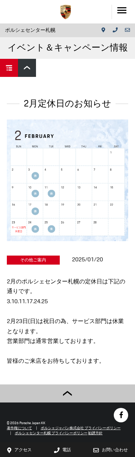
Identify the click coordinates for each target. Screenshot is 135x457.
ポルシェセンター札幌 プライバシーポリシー (51, 433)
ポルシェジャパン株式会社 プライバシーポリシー (81, 428)
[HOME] (65, 12)
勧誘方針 (95, 433)
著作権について (19, 428)
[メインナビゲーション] (123, 11)
